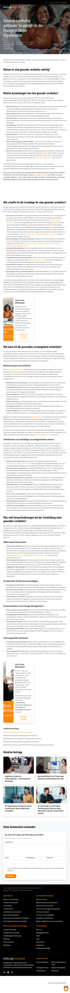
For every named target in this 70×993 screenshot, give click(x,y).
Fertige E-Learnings (9, 930)
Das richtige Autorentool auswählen (15, 921)
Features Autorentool (10, 903)
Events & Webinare (42, 962)
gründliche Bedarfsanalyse (15, 369)
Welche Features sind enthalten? (47, 903)
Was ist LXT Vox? (41, 899)
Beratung (6, 939)
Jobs (37, 939)
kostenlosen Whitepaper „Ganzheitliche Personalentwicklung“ (26, 555)
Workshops (7, 945)
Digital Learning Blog (58, 968)
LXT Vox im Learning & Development (48, 909)
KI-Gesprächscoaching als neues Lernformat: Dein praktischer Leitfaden (18, 808)
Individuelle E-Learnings (11, 933)
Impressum (40, 945)
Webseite (50, 858)
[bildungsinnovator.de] (12, 7)
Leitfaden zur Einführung (44, 918)
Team (38, 936)
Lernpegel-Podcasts (40, 175)
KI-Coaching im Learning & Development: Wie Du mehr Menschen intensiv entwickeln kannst (50, 809)
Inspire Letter (40, 971)
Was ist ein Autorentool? (11, 915)
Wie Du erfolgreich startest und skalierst (49, 921)
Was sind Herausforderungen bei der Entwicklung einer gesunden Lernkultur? (29, 745)
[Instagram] (12, 972)
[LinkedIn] (4, 972)
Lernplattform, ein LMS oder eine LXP (18, 464)
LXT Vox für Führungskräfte (45, 915)
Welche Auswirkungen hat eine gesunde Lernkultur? (20, 736)
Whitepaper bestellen (24, 336)
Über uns (39, 930)
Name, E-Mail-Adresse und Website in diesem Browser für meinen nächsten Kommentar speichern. (35, 869)
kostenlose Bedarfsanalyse (43, 435)
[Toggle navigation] (64, 7)
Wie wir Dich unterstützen (44, 906)
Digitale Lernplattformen (37, 260)
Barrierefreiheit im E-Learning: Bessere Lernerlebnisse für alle (51, 777)
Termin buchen (8, 909)
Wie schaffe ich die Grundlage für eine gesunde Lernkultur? (22, 739)
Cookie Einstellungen (43, 948)
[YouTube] (8, 972)
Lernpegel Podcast (42, 968)
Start (5, 888)
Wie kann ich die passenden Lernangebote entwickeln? (21, 742)
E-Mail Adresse (30, 858)
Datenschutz (40, 942)
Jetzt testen (7, 906)
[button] (46, 3)
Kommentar (9, 842)
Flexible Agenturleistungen (12, 936)
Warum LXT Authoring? (10, 899)
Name (7, 858)
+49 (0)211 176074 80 (55, 2)
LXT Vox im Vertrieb (42, 912)
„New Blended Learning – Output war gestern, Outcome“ (38, 234)
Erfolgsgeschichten (42, 933)
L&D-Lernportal (8, 942)
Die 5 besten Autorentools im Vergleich (16, 918)
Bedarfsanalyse (36, 417)
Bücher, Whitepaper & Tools (58, 963)
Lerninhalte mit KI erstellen (12, 912)
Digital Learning (7, 48)
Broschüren (55, 971)
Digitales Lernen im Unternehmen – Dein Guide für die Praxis (18, 778)
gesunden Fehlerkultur (44, 158)
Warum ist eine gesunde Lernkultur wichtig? (17, 732)
